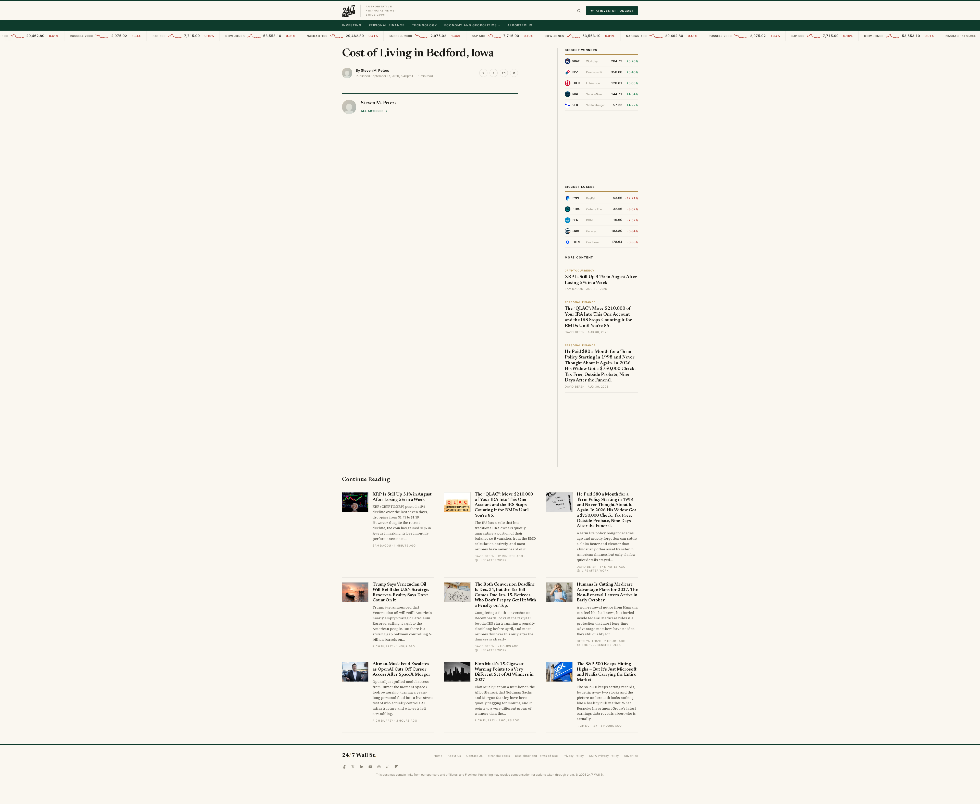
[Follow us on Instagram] (379, 766)
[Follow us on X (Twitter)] (353, 766)
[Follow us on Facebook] (344, 766)
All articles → (374, 111)
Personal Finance (387, 25)
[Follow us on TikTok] (387, 766)
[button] (579, 11)
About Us (454, 756)
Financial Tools (499, 756)
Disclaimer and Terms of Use (536, 756)
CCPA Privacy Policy (604, 756)
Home (438, 756)
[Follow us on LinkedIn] (361, 766)
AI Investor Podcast (614, 11)
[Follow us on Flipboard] (396, 766)
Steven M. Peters (375, 70)
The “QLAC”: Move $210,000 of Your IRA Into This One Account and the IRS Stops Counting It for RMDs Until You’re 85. (504, 505)
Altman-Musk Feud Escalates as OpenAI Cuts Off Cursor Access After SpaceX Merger (401, 669)
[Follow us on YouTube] (370, 766)
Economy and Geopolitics (470, 25)
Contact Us (474, 756)
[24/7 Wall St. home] (348, 10)
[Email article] (504, 73)
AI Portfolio (519, 25)
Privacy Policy (573, 756)
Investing (352, 25)
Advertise (631, 756)
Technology (424, 25)
